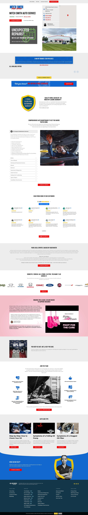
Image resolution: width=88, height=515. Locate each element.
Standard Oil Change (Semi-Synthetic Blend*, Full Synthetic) (23, 153)
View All (44, 291)
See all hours (27, 16)
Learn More (69, 83)
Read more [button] (65, 215)
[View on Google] (12, 209)
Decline (60, 513)
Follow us (48, 17)
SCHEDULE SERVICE (15, 20)
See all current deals (44, 77)
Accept (56, 513)
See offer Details (44, 65)
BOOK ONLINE (48, 15)
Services (37, 1)
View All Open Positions (44, 409)
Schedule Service (53, 1)
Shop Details (32, 1)
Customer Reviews (44, 1)
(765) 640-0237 (48, 13)
